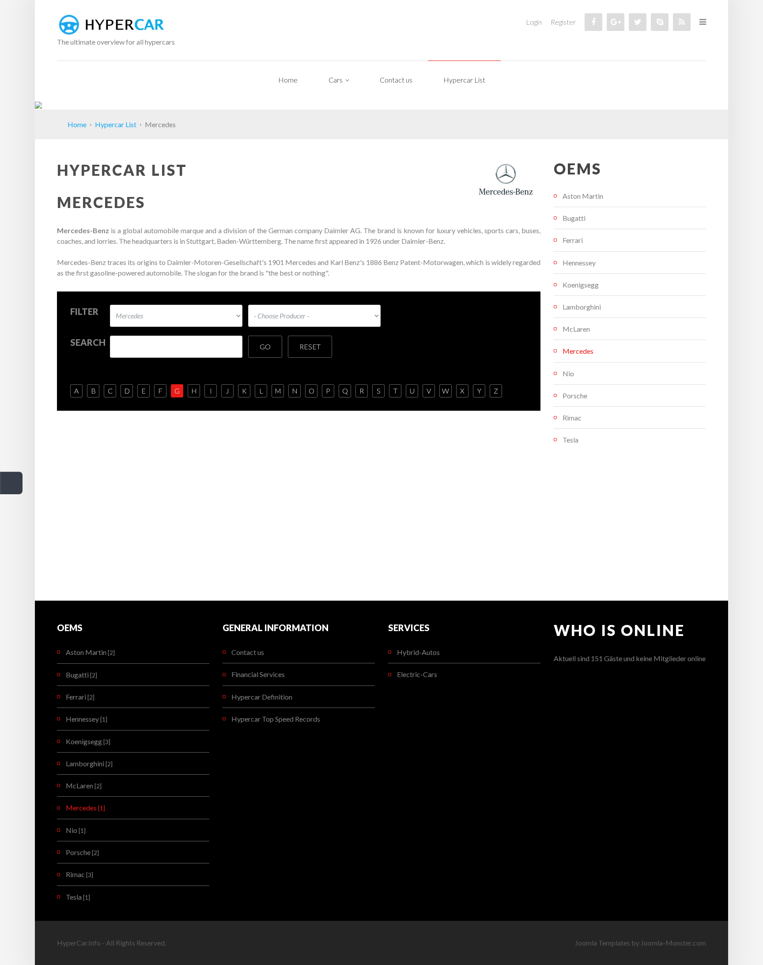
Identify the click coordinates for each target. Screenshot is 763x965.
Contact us (247, 652)
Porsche (575, 395)
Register (563, 22)
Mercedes (578, 351)
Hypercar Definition (261, 697)
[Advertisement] (630, 525)
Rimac (572, 417)
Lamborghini (582, 307)
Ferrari (573, 240)
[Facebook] (593, 22)
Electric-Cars (417, 674)
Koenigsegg (581, 284)
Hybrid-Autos (418, 652)
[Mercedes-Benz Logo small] (506, 178)
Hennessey (579, 262)
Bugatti (574, 218)
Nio (568, 373)
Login (534, 22)
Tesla (570, 439)
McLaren (576, 329)
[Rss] (682, 22)
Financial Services (258, 674)
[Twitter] (637, 22)
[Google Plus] (615, 22)
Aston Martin (583, 196)
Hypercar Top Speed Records (275, 719)
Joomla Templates (602, 943)
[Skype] (660, 22)
